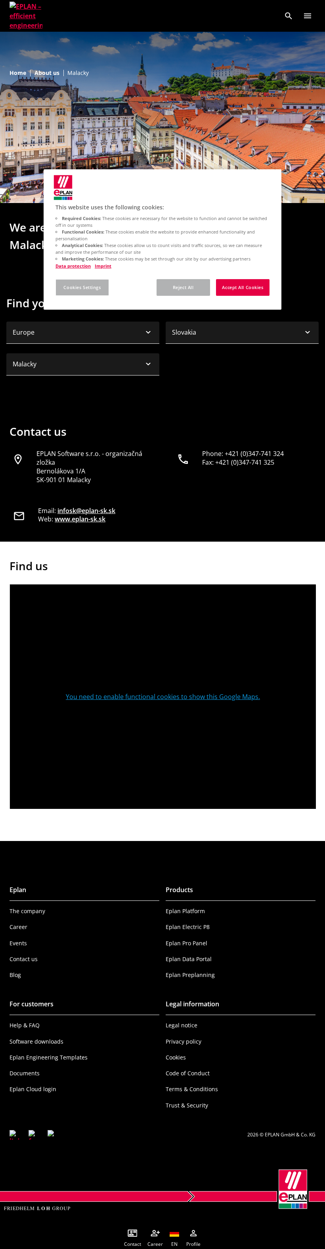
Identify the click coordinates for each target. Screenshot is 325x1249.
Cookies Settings (82, 287)
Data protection (73, 266)
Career (18, 927)
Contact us (24, 959)
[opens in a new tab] (14, 1135)
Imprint (103, 266)
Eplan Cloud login (33, 1089)
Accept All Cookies (242, 287)
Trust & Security (187, 1105)
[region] (162, 239)
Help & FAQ (25, 1025)
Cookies (176, 1057)
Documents (25, 1073)
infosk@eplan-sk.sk (86, 510)
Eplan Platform (185, 911)
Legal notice (181, 1025)
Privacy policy (183, 1041)
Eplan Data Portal (189, 959)
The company (27, 911)
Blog (15, 975)
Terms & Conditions (192, 1089)
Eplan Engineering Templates (49, 1057)
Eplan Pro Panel (186, 943)
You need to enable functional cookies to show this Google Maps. (163, 696)
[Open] (307, 16)
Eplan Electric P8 (188, 927)
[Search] (288, 16)
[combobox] (82, 333)
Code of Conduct (188, 1073)
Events (18, 943)
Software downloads (36, 1041)
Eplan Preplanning (190, 975)
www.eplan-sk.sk (80, 519)
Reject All (183, 287)
